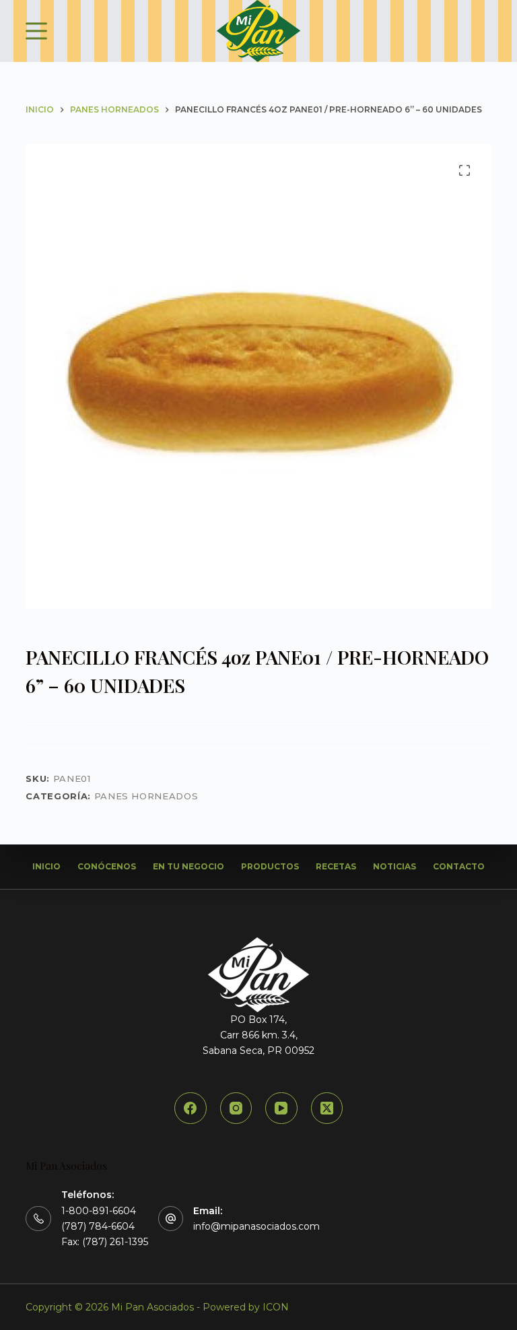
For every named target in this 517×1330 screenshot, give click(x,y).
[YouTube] (281, 1108)
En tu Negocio (188, 866)
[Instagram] (236, 1108)
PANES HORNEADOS (146, 796)
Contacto (459, 866)
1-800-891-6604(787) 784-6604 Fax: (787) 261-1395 (104, 1226)
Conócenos (106, 866)
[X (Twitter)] (327, 1108)
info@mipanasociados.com (256, 1226)
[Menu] (36, 31)
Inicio (46, 866)
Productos (270, 866)
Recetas (336, 866)
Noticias (394, 866)
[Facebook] (190, 1108)
